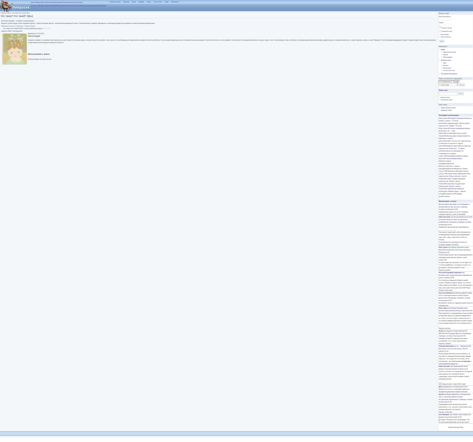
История (454, 417)
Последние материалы (449, 74)
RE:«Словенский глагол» (452, 133)
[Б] (40, 6)
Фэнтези (457, 207)
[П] (70, 6)
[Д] (46, 6)
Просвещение (17, 31)
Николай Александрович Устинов (66, 23)
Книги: (33, 2)
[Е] (48, 6)
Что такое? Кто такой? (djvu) (21, 13)
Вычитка (445, 65)
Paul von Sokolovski (446, 293)
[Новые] (38, 2)
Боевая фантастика (446, 207)
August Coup (443, 417)
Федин (449, 394)
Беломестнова (444, 275)
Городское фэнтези (455, 333)
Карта (149, 2)
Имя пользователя (444, 16)
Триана (453, 247)
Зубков (446, 204)
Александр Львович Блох (116, 23)
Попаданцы (453, 222)
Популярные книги (446, 100)
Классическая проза (455, 349)
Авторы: (33, 6)
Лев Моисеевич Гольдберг (88, 23)
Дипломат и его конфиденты (460, 204)
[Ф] (80, 6)
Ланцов (456, 217)
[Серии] (50, 2)
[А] (38, 6)
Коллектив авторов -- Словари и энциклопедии (17, 21)
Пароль (441, 22)
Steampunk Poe (465, 346)
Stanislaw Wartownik (446, 346)
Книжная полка (115, 2)
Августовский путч (465, 414)
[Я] (99, 6)
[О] (68, 6)
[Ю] (96, 6)
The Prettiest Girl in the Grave (453, 250)
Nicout (441, 331)
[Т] (76, 6)
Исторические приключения (448, 399)
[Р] (72, 6)
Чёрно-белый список (448, 108)
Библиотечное (446, 60)
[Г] (44, 6)
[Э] (94, 6)
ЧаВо (444, 63)
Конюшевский (458, 366)
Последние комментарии (449, 115)
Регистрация (445, 34)
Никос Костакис (444, 217)
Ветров (458, 293)
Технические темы (449, 70)
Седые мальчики (455, 275)
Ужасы (468, 250)
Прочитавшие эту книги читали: (40, 59)
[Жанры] (44, 2)
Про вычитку (447, 68)
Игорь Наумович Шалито (26, 23)
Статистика (158, 2)
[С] (74, 6)
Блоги (134, 2)
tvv (440, 204)
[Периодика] (57, 2)
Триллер (442, 252)
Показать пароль (446, 28)
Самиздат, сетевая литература (450, 336)
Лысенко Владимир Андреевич (450, 272)
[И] (55, 6)
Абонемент (175, 2)
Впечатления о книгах (447, 201)
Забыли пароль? (446, 37)
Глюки (166, 2)
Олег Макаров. (444, 414)
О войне (446, 278)
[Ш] (89, 6)
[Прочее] (103, 6)
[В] (42, 6)
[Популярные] (67, 2)
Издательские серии (449, 52)
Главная (3, 13)
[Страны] (75, 2)
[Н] (65, 6)
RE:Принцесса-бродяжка (454, 171)
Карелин (450, 331)
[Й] (57, 6)
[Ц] (85, 6)
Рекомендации (447, 57)
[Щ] (92, 6)
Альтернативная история (448, 219)
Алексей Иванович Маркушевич (144, 23)
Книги (9, 13)
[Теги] (80, 2)
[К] (59, 6)
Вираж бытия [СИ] (465, 217)
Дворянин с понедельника (454, 387)
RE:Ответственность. (446, 166)
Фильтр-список (445, 97)
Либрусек (21, 7)
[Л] (61, 6)
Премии (445, 54)
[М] (63, 6)
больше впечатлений (455, 427)
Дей (440, 387)
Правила (126, 2)
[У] (78, 6)
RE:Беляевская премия (453, 156)
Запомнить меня (447, 31)
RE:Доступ (458, 168)
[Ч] (87, 6)
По (458, 346)
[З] (52, 6)
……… (467, 267)
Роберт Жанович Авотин (45, 23)
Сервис (455, 414)
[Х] (83, 6)
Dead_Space (443, 247)
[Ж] (50, 6)
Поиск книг (443, 90)
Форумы (141, 2)
